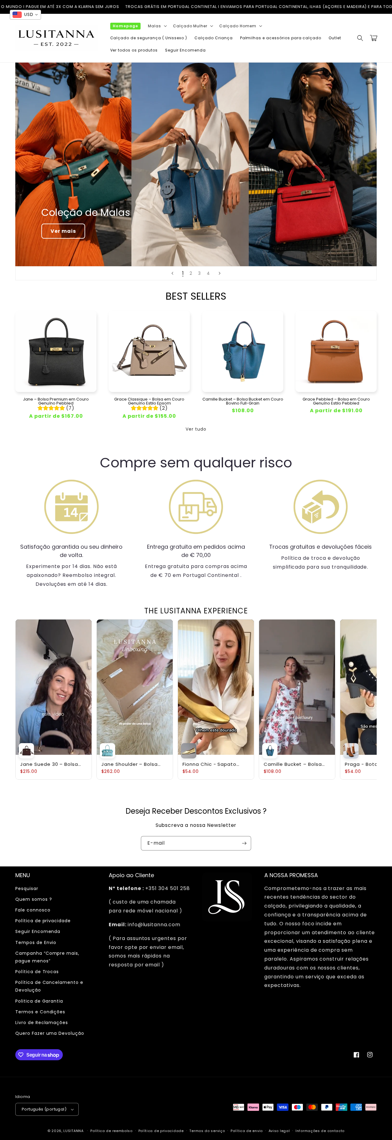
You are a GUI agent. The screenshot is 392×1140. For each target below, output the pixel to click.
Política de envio (247, 1130)
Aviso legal (279, 1130)
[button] (156, 26)
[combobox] (25, 15)
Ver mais (63, 231)
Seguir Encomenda (37, 931)
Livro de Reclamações (41, 1022)
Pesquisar (26, 888)
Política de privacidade (43, 921)
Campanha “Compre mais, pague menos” (47, 957)
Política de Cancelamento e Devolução (49, 986)
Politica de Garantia (39, 1001)
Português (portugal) (44, 1109)
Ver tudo (196, 429)
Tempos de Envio (35, 942)
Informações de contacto (320, 1130)
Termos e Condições (40, 1012)
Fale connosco (32, 910)
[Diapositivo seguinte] (219, 273)
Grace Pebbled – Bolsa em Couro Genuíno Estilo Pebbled (336, 401)
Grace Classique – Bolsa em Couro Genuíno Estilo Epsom (149, 401)
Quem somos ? (33, 899)
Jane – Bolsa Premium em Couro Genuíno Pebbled (56, 401)
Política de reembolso (111, 1130)
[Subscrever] (244, 843)
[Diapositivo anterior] (172, 273)
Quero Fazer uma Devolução (49, 1033)
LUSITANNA (73, 1130)
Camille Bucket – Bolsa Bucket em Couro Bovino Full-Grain (242, 401)
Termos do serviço (207, 1130)
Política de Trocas (37, 972)
